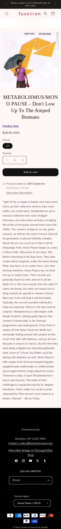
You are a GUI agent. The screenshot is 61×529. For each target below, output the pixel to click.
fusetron (25, 527)
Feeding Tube (11, 126)
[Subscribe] (48, 480)
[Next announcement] (54, 4)
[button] (7, 13)
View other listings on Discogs (26, 450)
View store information (19, 192)
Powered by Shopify (38, 527)
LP (7, 146)
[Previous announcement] (6, 4)
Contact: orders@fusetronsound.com (30, 443)
